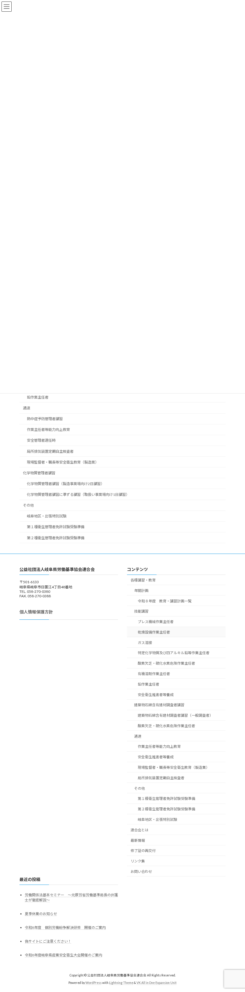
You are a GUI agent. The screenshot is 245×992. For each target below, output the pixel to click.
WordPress (93, 983)
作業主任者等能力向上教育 (48, 430)
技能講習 (141, 611)
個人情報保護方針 (36, 611)
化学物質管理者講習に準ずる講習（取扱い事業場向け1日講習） (78, 494)
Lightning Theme (121, 983)
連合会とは (139, 830)
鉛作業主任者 (37, 397)
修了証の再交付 (143, 851)
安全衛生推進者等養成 (156, 694)
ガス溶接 (145, 642)
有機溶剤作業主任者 (154, 674)
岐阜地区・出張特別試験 (46, 516)
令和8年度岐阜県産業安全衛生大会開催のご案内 (63, 955)
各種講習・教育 (143, 580)
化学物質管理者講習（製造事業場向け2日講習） (65, 483)
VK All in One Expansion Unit (157, 983)
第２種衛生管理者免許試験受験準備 (55, 538)
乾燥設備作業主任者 (154, 632)
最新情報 (138, 840)
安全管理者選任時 (41, 440)
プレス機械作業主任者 (156, 622)
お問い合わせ (141, 871)
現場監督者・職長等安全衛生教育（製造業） (63, 462)
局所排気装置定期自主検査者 (50, 451)
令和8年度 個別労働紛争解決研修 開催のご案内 (65, 927)
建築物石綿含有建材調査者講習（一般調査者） (175, 715)
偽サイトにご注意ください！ (48, 941)
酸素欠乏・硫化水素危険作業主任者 (166, 663)
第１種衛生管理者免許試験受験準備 (55, 527)
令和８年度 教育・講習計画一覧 (165, 601)
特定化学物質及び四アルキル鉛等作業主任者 (173, 653)
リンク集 (138, 861)
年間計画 (141, 590)
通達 (26, 408)
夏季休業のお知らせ (41, 914)
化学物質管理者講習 (39, 473)
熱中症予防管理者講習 (45, 419)
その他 (28, 505)
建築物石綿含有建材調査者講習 (159, 705)
